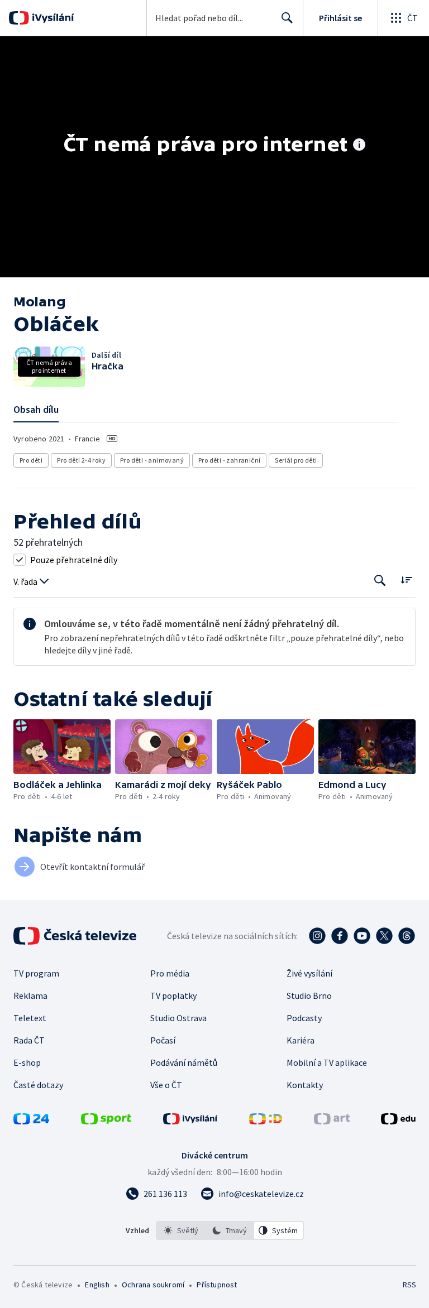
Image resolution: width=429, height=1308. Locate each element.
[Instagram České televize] (317, 936)
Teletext (29, 1017)
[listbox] (230, 1230)
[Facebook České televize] (340, 936)
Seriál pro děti (296, 460)
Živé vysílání (309, 973)
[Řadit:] (406, 579)
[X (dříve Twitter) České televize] (384, 936)
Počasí (162, 1040)
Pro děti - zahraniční (229, 460)
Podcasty (304, 1017)
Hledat (287, 17)
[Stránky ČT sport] (106, 1121)
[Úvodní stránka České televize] (76, 936)
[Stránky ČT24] (31, 1121)
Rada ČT (29, 1040)
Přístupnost (217, 1285)
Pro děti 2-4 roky (81, 460)
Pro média (169, 973)
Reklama (30, 995)
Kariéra (300, 1040)
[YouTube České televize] (362, 936)
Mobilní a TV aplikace (327, 1062)
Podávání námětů (183, 1062)
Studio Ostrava (178, 1017)
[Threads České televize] (407, 936)
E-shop (27, 1062)
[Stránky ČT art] (332, 1121)
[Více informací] (359, 145)
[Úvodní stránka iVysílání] (51, 18)
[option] (181, 1230)
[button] (62, 746)
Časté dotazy (38, 1084)
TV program (36, 973)
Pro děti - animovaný (152, 460)
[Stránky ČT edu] (398, 1121)
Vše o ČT (166, 1084)
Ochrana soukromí (153, 1285)
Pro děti (31, 460)
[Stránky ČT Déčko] (265, 1121)
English (97, 1285)
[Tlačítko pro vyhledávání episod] (380, 580)
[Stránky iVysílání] (190, 1121)
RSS (409, 1285)
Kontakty (305, 1084)
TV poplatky (173, 995)
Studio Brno (309, 995)
